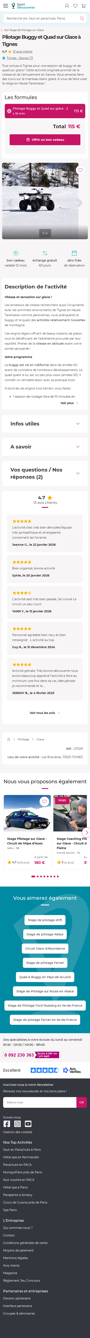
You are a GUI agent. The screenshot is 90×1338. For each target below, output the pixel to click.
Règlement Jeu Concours (21, 1280)
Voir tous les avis (42, 713)
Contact (9, 1235)
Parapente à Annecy (17, 1195)
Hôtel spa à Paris (15, 1187)
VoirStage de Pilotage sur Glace (24, 30)
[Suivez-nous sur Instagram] (17, 1123)
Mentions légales (15, 1258)
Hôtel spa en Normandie (21, 1157)
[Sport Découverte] (23, 5)
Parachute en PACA (17, 1165)
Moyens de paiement (18, 1250)
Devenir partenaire (17, 1298)
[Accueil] (8, 739)
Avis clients (11, 1265)
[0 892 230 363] (45, 1055)
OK (81, 1102)
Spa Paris (10, 1210)
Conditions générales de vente (25, 1243)
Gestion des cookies (17, 1132)
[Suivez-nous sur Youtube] (28, 1123)
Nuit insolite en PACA (18, 1180)
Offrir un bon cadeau (48, 140)
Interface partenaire (17, 1306)
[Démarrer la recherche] (82, 18)
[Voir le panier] (84, 6)
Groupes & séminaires (19, 1313)
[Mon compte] (67, 6)
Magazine (10, 1273)
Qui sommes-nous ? (18, 1228)
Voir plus (67, 403)
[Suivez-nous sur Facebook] (6, 1123)
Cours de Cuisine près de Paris (25, 1202)
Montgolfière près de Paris (22, 1172)
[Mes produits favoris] (75, 6)
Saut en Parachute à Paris (22, 1150)
